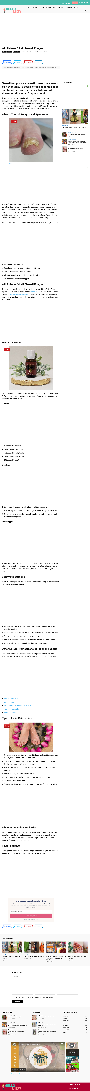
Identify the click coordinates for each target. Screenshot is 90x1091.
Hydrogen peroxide (11, 709)
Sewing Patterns (65, 125)
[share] (61, 1043)
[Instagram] (82, 3)
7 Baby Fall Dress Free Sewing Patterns (74, 127)
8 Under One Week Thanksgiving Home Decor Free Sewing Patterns (77, 142)
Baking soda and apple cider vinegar (17, 705)
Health (10, 51)
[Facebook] (79, 3)
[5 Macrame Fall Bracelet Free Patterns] (64, 149)
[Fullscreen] (77, 1048)
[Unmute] (69, 1048)
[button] (86, 10)
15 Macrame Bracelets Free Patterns (48, 1017)
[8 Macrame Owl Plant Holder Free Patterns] (34, 1032)
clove (18, 294)
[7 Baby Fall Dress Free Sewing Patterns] (75, 116)
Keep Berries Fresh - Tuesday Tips (29, 1044)
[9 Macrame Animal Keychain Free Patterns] (34, 1024)
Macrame (70, 146)
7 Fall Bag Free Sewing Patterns (76, 134)
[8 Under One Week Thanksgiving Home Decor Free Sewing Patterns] (64, 141)
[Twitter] (84, 3)
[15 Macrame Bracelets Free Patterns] (34, 1017)
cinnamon (12, 294)
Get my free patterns (30, 916)
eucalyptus (25, 294)
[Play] (67, 1048)
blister (10, 163)
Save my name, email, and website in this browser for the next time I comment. (34, 997)
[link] (14, 1044)
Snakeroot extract (11, 698)
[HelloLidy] (12, 10)
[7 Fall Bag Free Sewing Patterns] (64, 134)
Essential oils (9, 702)
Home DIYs (16, 51)
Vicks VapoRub (10, 712)
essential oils (35, 292)
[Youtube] (87, 3)
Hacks (4, 51)
